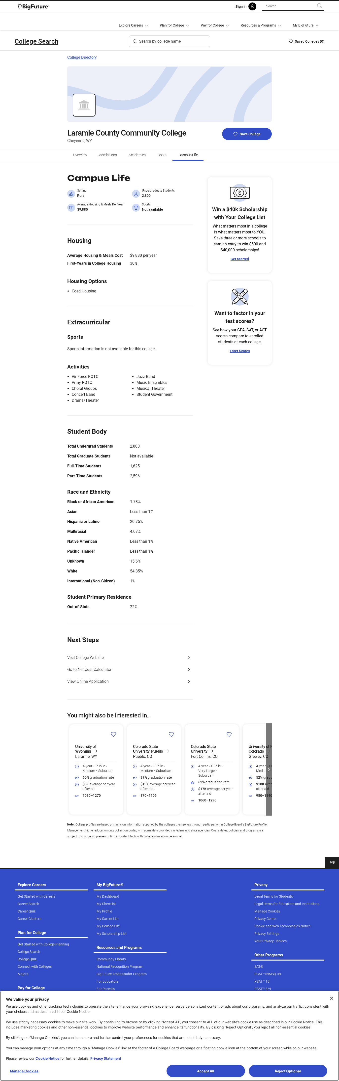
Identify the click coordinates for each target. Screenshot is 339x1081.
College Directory (82, 57)
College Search (36, 41)
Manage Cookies (24, 1071)
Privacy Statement (105, 1058)
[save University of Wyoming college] (113, 734)
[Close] (331, 998)
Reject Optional (288, 1071)
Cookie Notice (47, 1058)
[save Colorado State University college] (229, 734)
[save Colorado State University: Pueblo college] (171, 734)
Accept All (205, 1071)
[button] (70, 769)
